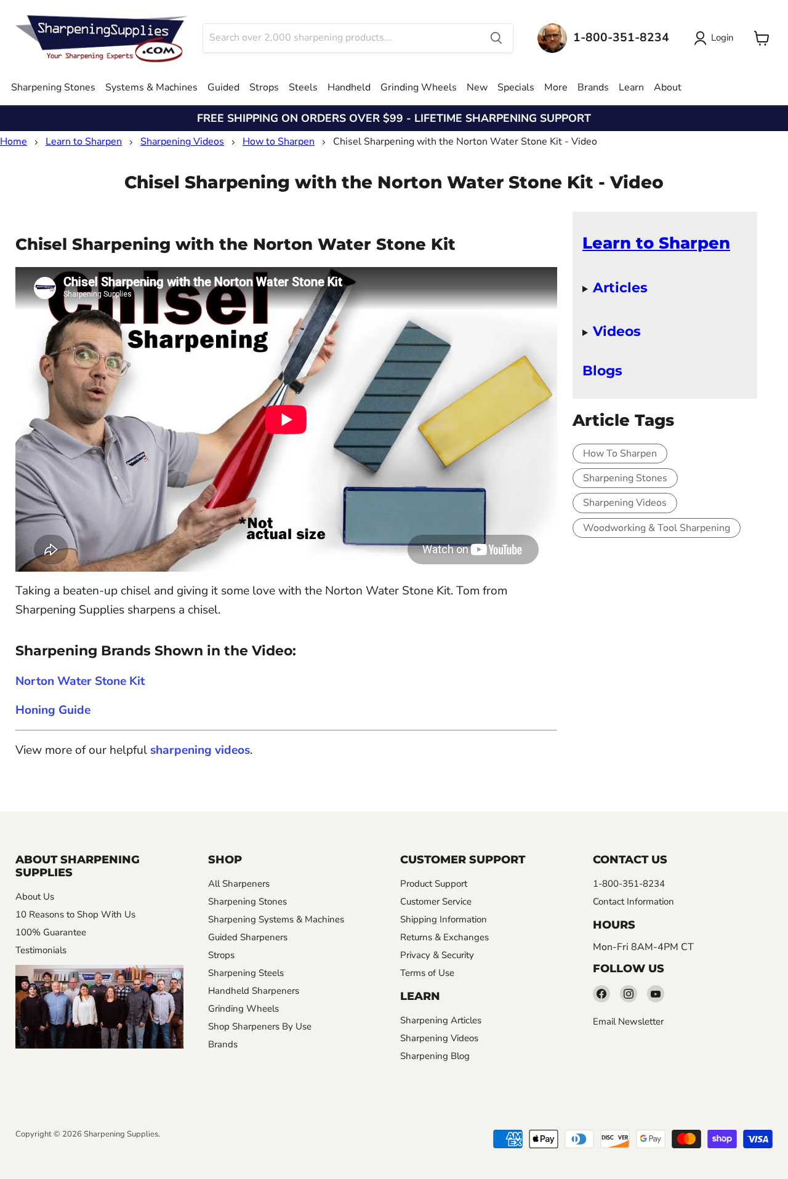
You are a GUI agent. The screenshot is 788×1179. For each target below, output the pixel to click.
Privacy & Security (437, 955)
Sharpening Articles (440, 1020)
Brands (593, 87)
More (556, 87)
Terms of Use (427, 973)
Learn (631, 87)
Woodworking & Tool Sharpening (656, 528)
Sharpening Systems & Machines (276, 919)
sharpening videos (200, 750)
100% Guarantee (50, 932)
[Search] (496, 38)
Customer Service (436, 901)
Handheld (349, 87)
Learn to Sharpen (84, 141)
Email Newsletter (628, 1021)
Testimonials (40, 950)
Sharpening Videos (182, 141)
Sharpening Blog (435, 1056)
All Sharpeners (239, 883)
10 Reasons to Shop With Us (75, 914)
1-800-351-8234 (629, 883)
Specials (515, 87)
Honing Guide (52, 710)
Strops (264, 87)
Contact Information (633, 901)
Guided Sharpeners (247, 937)
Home (13, 141)
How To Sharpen (620, 453)
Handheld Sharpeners (253, 991)
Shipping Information (443, 919)
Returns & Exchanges (444, 937)
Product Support (433, 883)
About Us (34, 896)
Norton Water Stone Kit (80, 681)
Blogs (602, 370)
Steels (303, 87)
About (667, 87)
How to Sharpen (279, 141)
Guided (223, 87)
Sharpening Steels (246, 973)
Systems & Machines (151, 87)
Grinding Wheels (418, 87)
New (477, 87)
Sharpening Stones (53, 87)
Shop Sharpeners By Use (260, 1026)
